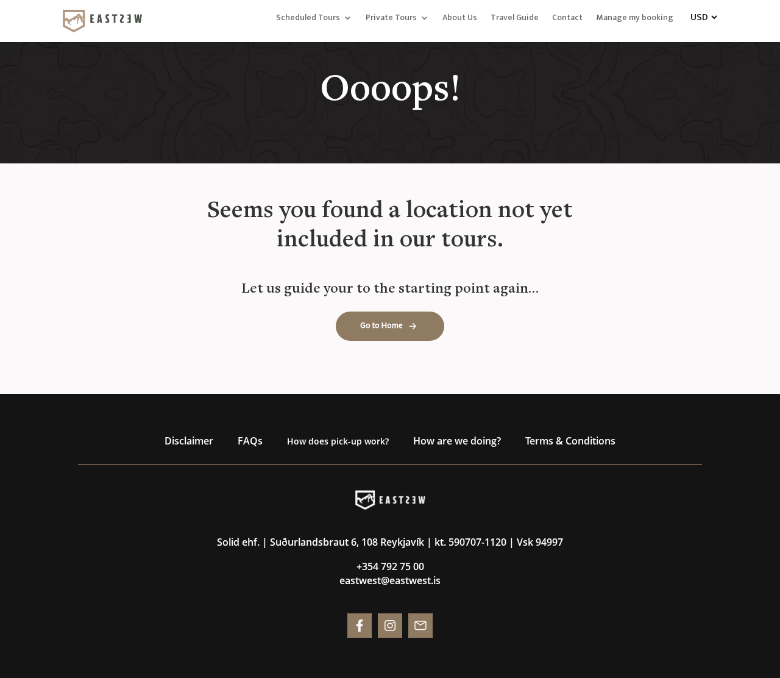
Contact (567, 18)
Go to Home (381, 325)
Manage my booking (634, 18)
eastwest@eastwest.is (390, 580)
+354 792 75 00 (390, 566)
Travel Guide (515, 18)
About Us (459, 18)
